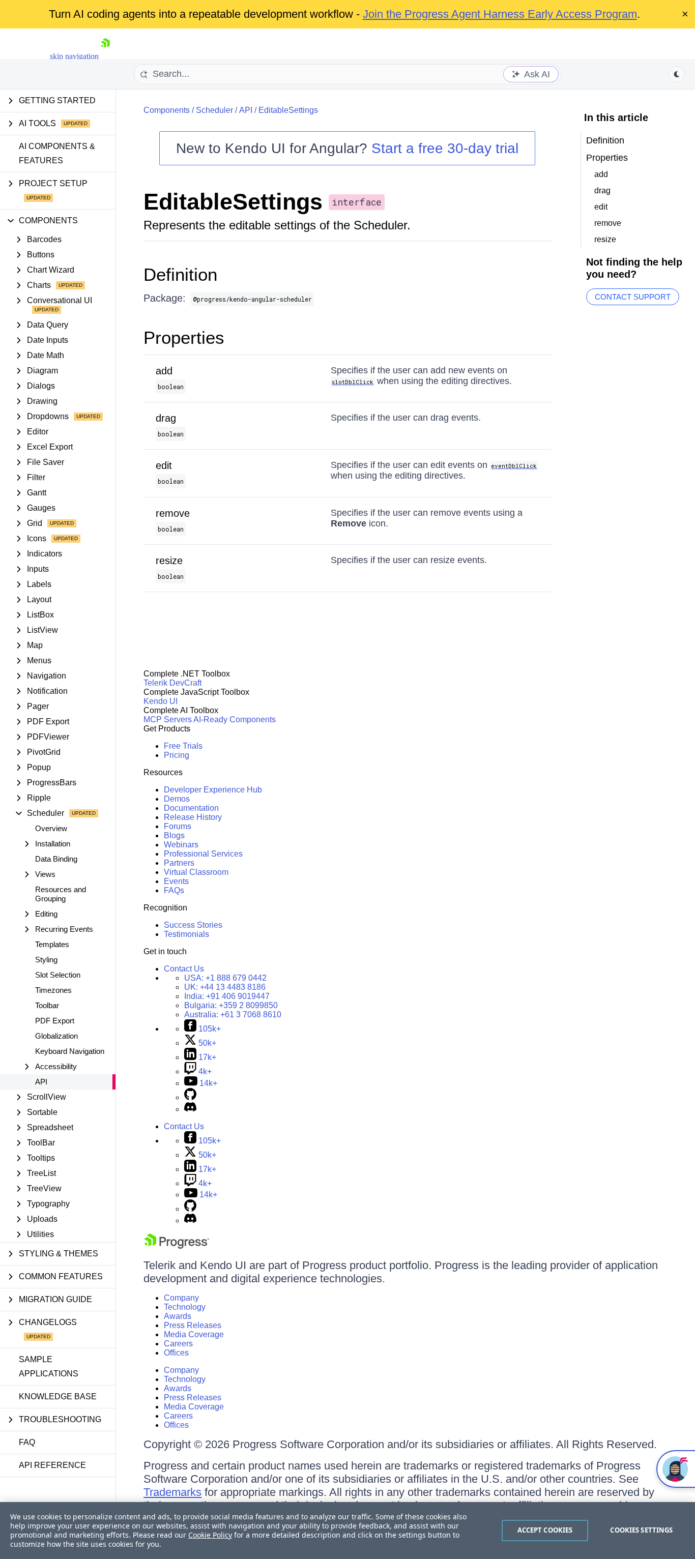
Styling (46, 959)
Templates (52, 944)
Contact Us (184, 968)
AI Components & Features (57, 153)
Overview (51, 828)
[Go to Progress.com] (176, 1246)
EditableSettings (288, 110)
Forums (177, 826)
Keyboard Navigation (69, 1051)
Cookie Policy (210, 1535)
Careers (178, 1343)
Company (181, 1297)
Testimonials (186, 934)
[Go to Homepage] (105, 56)
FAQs (174, 890)
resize (169, 560)
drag (166, 418)
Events (176, 881)
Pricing (176, 755)
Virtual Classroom (196, 872)
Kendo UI (160, 701)
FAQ (27, 1442)
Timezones (53, 990)
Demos (177, 799)
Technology (185, 1307)
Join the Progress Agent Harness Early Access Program (500, 14)
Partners (179, 863)
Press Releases (192, 1325)
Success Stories (193, 925)
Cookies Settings (641, 1530)
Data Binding (56, 859)
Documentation (191, 808)
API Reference (52, 1465)
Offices (176, 1352)
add (164, 370)
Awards (177, 1316)
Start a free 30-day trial (444, 148)
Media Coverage (194, 1334)
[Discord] (190, 1109)
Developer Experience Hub (213, 789)
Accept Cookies (545, 1530)
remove (173, 513)
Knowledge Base (58, 1396)
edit (164, 465)
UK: (225, 987)
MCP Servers (167, 719)
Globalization (56, 1036)
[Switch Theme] (677, 74)
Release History (193, 817)
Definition (180, 274)
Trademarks (172, 1492)
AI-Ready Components (234, 719)
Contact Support (633, 296)
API (41, 1081)
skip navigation (74, 56)
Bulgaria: (231, 1005)
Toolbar (47, 1005)
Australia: (232, 1014)
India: (227, 996)
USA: (225, 978)
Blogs (174, 835)
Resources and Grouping (60, 894)
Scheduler (214, 110)
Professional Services (203, 853)
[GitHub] (190, 1097)
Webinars (181, 844)
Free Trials (183, 746)
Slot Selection (57, 974)
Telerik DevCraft (172, 683)
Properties (183, 337)
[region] (347, 1530)
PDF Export (54, 1020)
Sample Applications (48, 1366)
